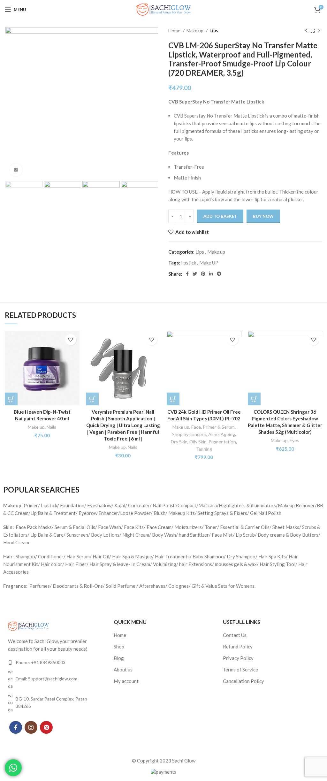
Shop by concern (189, 434)
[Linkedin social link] (211, 274)
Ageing (228, 434)
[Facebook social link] (187, 274)
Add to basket (220, 216)
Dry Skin (179, 441)
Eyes (294, 440)
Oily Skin (198, 441)
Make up (195, 30)
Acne (213, 434)
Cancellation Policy (243, 681)
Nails (51, 427)
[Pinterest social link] (203, 274)
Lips (213, 30)
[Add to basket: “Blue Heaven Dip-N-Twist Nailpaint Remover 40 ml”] (11, 399)
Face (196, 427)
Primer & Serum (219, 427)
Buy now (263, 216)
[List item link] (54, 662)
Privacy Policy (238, 658)
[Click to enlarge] (16, 170)
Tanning (204, 449)
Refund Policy (238, 646)
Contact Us (235, 635)
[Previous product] (306, 30)
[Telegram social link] (219, 274)
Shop (119, 646)
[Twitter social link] (195, 274)
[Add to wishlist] (70, 339)
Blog (119, 658)
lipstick (188, 262)
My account (126, 681)
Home (174, 30)
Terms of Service (240, 669)
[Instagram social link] (31, 727)
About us (123, 669)
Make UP (208, 262)
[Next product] (319, 30)
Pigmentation (222, 441)
